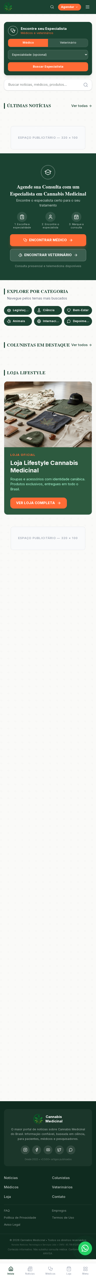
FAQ (7, 1210)
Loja (7, 1197)
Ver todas (79, 106)
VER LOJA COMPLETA (35, 503)
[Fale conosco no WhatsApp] (85, 1248)
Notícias (11, 1178)
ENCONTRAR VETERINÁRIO (48, 255)
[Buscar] (52, 7)
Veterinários (62, 1187)
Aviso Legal (12, 1224)
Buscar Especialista (48, 66)
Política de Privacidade (20, 1217)
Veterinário (68, 42)
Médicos (11, 1187)
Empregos (59, 1210)
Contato (58, 1197)
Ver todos (79, 345)
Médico (28, 42)
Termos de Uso (63, 1217)
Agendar (67, 7)
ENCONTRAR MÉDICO (48, 240)
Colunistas (61, 1178)
